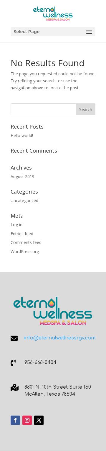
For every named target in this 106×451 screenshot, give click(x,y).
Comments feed (26, 242)
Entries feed (22, 233)
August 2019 (22, 176)
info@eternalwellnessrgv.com (59, 338)
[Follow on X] (39, 420)
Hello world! (22, 135)
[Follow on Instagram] (27, 420)
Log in (16, 224)
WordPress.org (25, 251)
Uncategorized (24, 200)
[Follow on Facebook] (15, 420)
